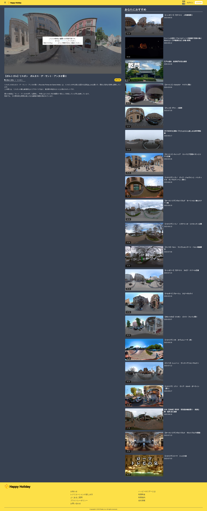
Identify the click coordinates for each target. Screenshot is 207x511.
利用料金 (141, 494)
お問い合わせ (75, 503)
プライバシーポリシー (79, 500)
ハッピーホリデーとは (147, 491)
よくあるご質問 (76, 497)
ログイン (190, 2)
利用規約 (141, 497)
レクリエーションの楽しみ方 (81, 494)
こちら (55, 43)
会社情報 (141, 500)
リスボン (20, 80)
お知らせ (73, 491)
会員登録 (199, 2)
